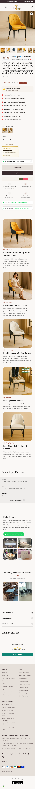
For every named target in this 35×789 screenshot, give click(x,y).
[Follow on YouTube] (24, 753)
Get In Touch (5, 675)
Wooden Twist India (7, 692)
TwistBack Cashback (7, 686)
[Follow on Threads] (16, 753)
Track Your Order (24, 672)
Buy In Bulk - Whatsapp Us (8, 679)
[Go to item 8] (24, 50)
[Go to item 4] (3, 50)
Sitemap (4, 689)
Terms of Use (23, 678)
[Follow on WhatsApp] (3, 757)
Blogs (3, 683)
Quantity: (4, 136)
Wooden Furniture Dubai (8, 707)
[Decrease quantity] (4, 139)
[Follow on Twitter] (7, 753)
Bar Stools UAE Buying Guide (8, 714)
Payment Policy (23, 687)
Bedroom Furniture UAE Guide (8, 724)
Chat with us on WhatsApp (15, 534)
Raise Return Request (25, 675)
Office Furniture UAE (7, 710)
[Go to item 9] (30, 50)
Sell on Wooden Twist (7, 695)
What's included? (9, 188)
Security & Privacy (24, 681)
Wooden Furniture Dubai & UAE (8, 728)
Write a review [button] (17, 654)
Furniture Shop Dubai (7, 704)
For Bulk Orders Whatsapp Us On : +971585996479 (16, 748)
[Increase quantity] (10, 139)
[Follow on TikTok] (29, 753)
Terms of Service (24, 690)
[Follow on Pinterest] (20, 753)
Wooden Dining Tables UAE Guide (8, 719)
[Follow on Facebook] (3, 753)
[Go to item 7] (19, 50)
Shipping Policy (23, 696)
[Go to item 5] (8, 50)
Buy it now (18, 173)
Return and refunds (24, 684)
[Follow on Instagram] (11, 753)
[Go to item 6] (13, 50)
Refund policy (23, 693)
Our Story (4, 672)
